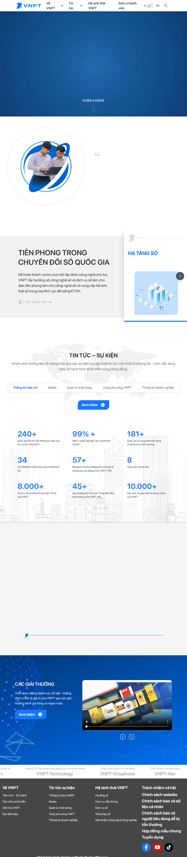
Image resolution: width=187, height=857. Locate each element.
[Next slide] (180, 276)
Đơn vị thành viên (128, 5)
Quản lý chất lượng (79, 387)
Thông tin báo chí (25, 387)
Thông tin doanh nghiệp (158, 387)
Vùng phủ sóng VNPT (117, 387)
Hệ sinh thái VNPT (96, 5)
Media (52, 387)
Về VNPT (50, 5)
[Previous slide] (24, 730)
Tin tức (71, 5)
